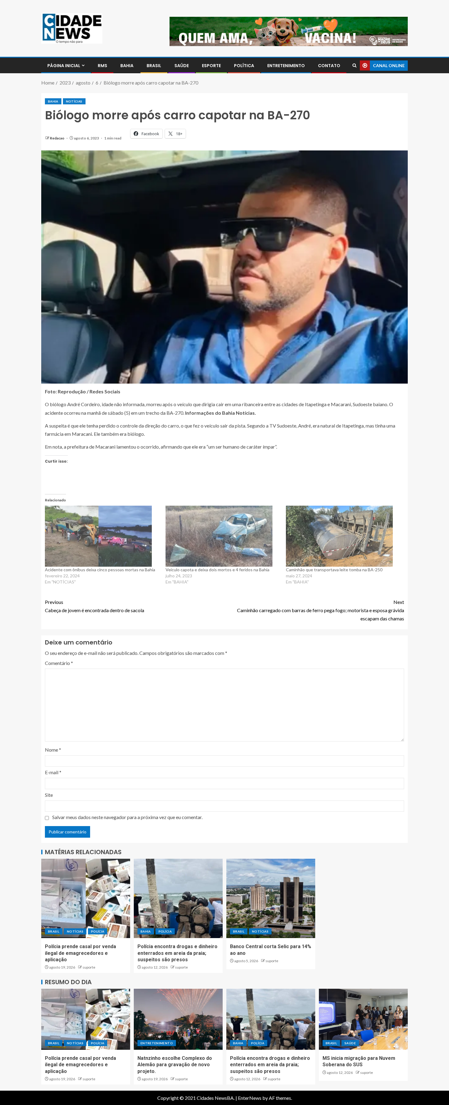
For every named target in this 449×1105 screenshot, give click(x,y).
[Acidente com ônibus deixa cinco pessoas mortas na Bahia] (102, 536)
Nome (53, 750)
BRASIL (154, 66)
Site (49, 795)
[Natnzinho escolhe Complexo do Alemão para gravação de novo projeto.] (178, 1019)
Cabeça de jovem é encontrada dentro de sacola (94, 606)
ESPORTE (211, 66)
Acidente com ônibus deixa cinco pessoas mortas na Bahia (100, 569)
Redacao (57, 138)
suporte (88, 967)
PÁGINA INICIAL (63, 66)
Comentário (59, 663)
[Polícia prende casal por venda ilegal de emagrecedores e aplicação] (85, 898)
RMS (102, 66)
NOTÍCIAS (74, 101)
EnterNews (249, 1098)
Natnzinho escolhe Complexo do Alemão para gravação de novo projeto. (174, 1064)
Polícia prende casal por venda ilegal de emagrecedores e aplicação (80, 953)
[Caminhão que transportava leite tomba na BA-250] (343, 536)
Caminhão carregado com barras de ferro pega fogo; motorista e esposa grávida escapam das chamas (320, 610)
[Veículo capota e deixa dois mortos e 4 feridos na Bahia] (223, 536)
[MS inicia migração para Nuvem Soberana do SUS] (363, 1019)
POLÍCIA (97, 931)
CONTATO (329, 66)
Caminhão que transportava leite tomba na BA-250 (334, 569)
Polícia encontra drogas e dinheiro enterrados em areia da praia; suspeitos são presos (177, 953)
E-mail (53, 772)
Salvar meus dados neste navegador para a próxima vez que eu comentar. (127, 817)
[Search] (354, 65)
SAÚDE (181, 66)
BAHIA (126, 66)
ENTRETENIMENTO (286, 66)
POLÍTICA (244, 66)
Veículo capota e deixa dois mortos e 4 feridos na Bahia (217, 569)
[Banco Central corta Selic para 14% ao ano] (270, 898)
